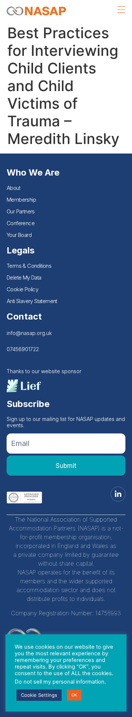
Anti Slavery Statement (32, 301)
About (13, 187)
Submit (66, 465)
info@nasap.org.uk (29, 333)
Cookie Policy (22, 289)
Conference (20, 223)
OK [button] (74, 695)
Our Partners (21, 211)
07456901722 (23, 349)
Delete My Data (24, 277)
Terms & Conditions (29, 265)
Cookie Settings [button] (39, 695)
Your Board (19, 234)
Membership (21, 199)
